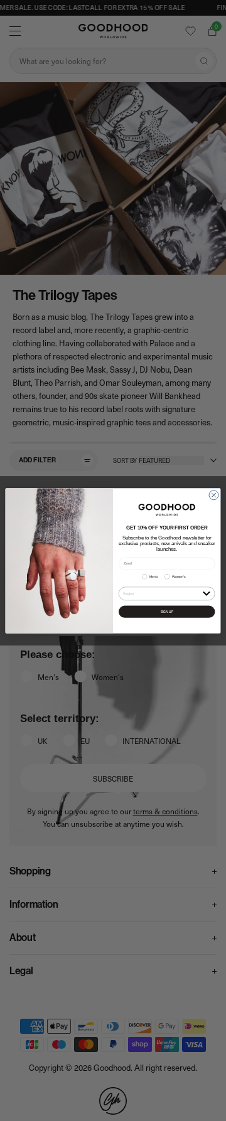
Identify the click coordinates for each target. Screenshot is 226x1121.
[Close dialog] (213, 494)
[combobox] (161, 593)
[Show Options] (206, 592)
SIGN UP (167, 611)
